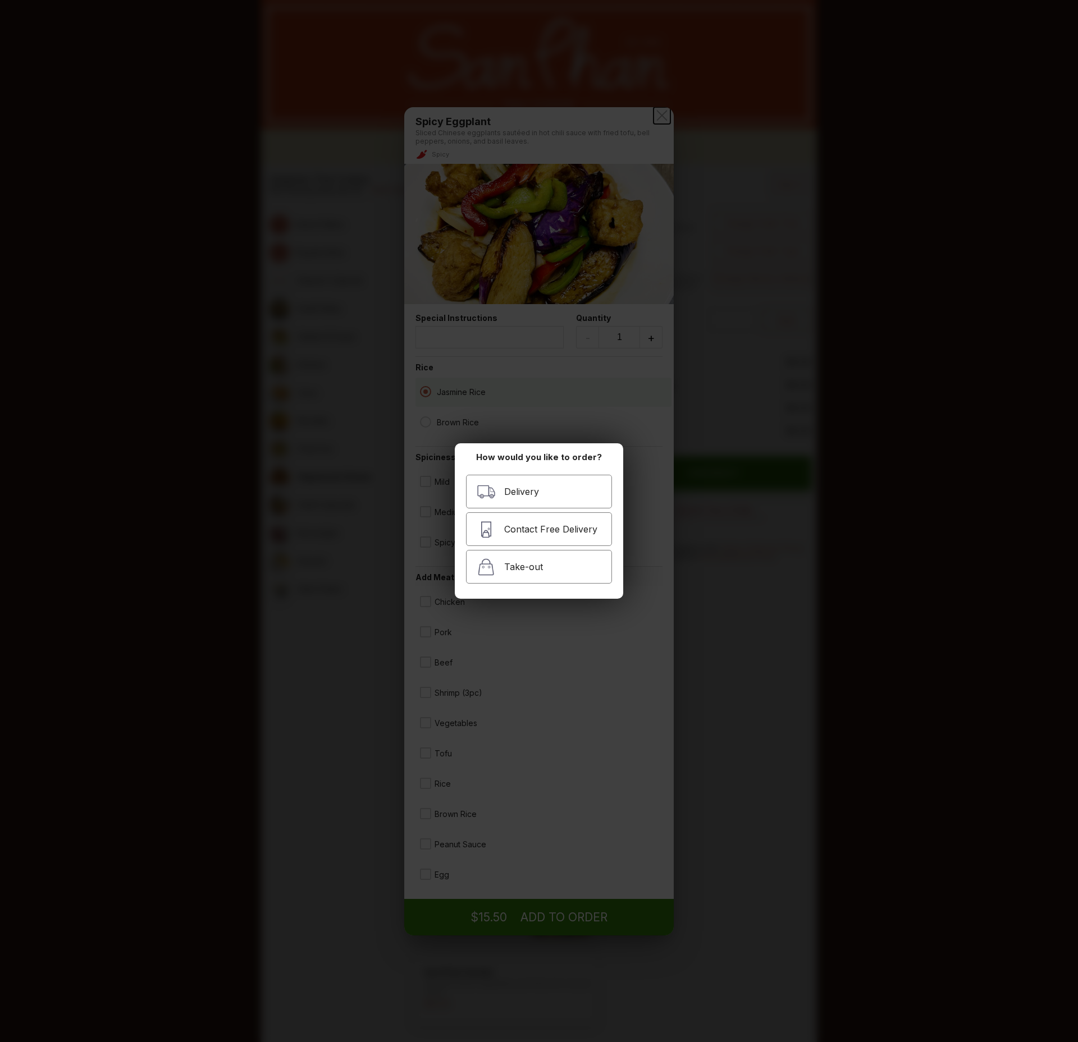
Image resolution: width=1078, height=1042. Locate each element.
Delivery (521, 491)
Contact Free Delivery (550, 529)
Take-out (523, 566)
